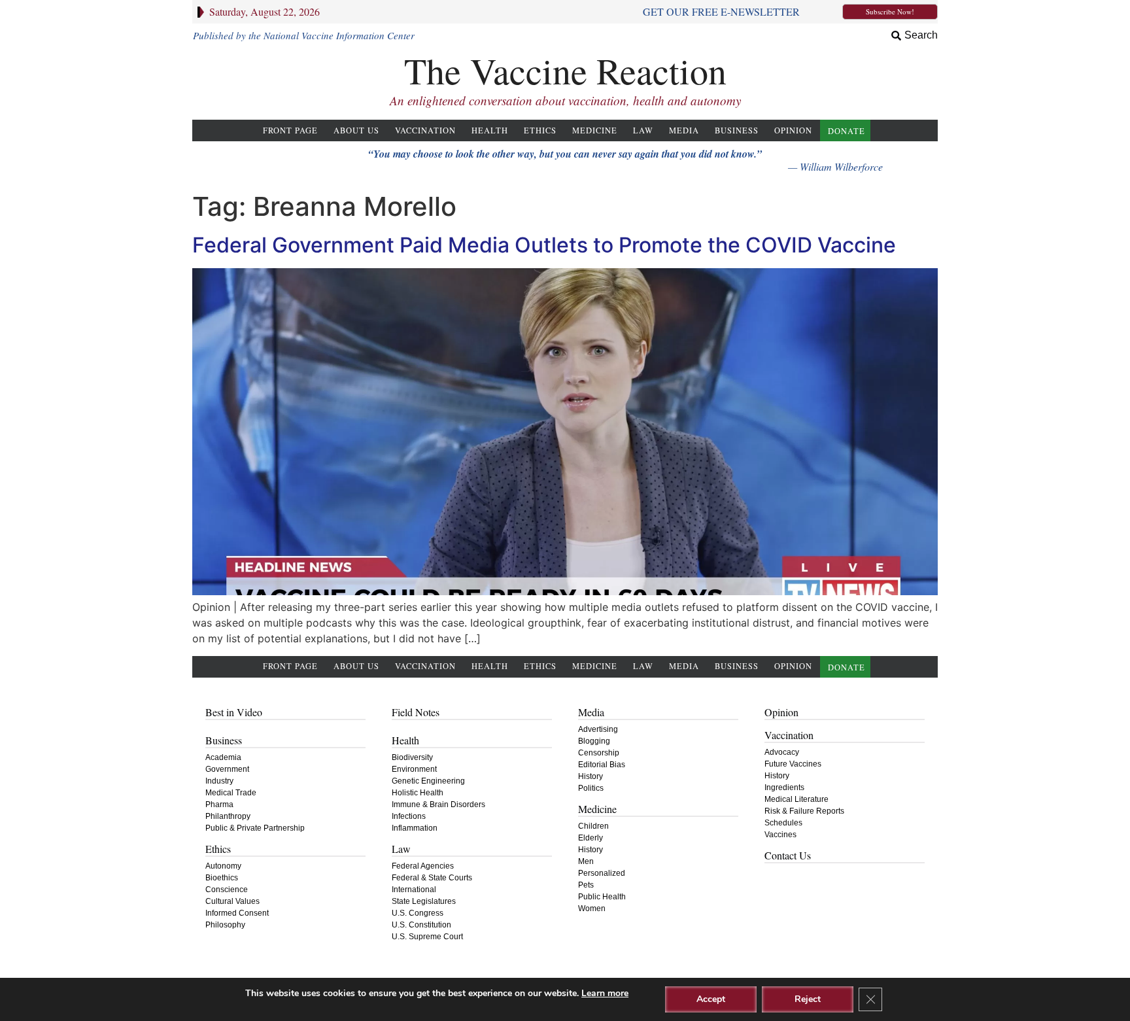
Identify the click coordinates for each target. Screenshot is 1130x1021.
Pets (586, 885)
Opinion (793, 130)
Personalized (601, 873)
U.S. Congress (417, 913)
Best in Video (233, 712)
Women (592, 908)
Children (593, 826)
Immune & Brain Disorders (438, 804)
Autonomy (223, 866)
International (414, 889)
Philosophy (225, 924)
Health (489, 130)
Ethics (540, 130)
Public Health (602, 896)
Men (586, 861)
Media (684, 130)
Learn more (604, 993)
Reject (808, 999)
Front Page (290, 130)
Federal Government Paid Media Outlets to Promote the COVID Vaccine (544, 245)
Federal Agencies (423, 866)
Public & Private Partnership (255, 828)
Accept (710, 999)
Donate (846, 131)
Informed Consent (237, 913)
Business (737, 130)
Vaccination (425, 130)
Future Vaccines (792, 764)
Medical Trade (230, 792)
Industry (219, 781)
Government (227, 769)
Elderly (590, 837)
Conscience (226, 889)
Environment (414, 769)
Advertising (598, 729)
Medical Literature (796, 799)
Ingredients (784, 787)
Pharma (219, 804)
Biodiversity (412, 757)
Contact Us (787, 855)
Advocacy (781, 752)
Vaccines (780, 834)
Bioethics (221, 877)
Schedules (783, 822)
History (590, 776)
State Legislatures (424, 901)
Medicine (594, 130)
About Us (356, 130)
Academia (223, 757)
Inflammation (414, 828)
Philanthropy (227, 816)
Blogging (594, 741)
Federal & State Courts (432, 877)
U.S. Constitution (421, 924)
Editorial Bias (601, 764)
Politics (591, 788)
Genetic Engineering (428, 781)
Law (643, 130)
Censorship (598, 752)
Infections (409, 816)
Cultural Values (232, 901)
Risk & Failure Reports (804, 811)
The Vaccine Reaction (565, 70)
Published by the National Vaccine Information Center (304, 35)
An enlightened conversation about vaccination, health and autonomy (565, 100)
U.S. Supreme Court (427, 936)
